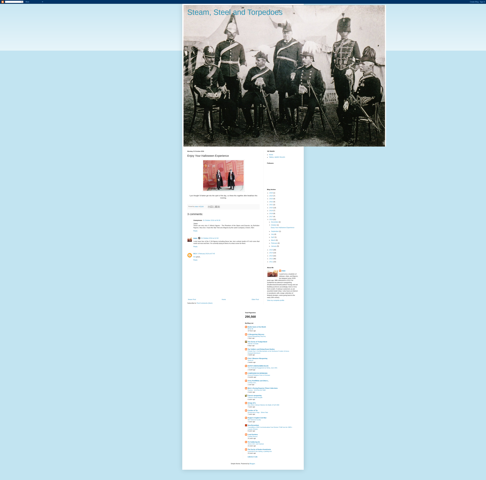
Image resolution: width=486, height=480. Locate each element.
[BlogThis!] (211, 206)
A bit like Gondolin (253, 343)
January (274, 246)
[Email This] (209, 206)
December (275, 222)
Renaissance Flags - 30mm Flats (258, 412)
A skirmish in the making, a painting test (260, 451)
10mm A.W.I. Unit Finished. (256, 444)
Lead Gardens (253, 434)
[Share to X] (214, 206)
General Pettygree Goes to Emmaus (259, 375)
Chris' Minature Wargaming (257, 358)
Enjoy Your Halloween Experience (282, 227)
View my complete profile (275, 300)
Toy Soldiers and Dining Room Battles (261, 349)
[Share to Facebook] (216, 206)
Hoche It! (250, 360)
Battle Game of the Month (257, 327)
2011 (271, 262)
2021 (271, 205)
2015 (271, 250)
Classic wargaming (254, 395)
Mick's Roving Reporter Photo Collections (263, 388)
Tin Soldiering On (254, 442)
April (273, 237)
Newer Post (192, 299)
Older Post (255, 299)
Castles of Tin (253, 410)
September (275, 231)
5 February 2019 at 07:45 (206, 254)
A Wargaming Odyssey (256, 334)
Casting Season (252, 436)
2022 (271, 202)
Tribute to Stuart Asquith (255, 397)
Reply (195, 231)
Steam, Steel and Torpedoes (235, 12)
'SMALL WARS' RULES (277, 157)
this (194, 257)
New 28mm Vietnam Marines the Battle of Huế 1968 (263, 405)
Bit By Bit (250, 329)
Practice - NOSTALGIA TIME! (257, 390)
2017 (271, 216)
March (273, 240)
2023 (271, 199)
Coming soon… (252, 382)
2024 (271, 196)
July (272, 234)
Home (224, 299)
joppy (195, 238)
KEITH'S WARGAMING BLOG (258, 366)
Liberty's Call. (253, 457)
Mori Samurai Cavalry (254, 420)
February (274, 243)
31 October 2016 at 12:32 (210, 238)
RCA (195, 254)
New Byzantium (253, 425)
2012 (271, 259)
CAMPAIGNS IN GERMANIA (258, 373)
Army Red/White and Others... (258, 381)
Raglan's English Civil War (257, 418)
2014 (271, 253)
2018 (271, 213)
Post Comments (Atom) (204, 303)
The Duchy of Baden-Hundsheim (259, 449)
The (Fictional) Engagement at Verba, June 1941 (262, 368)
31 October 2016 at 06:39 (211, 220)
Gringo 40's (252, 403)
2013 (271, 256)
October (274, 225)
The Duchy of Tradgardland (257, 342)
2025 (271, 193)
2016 (271, 219)
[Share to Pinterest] (218, 206)
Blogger (252, 464)
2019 (271, 211)
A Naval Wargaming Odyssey (257, 336)
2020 (271, 208)
